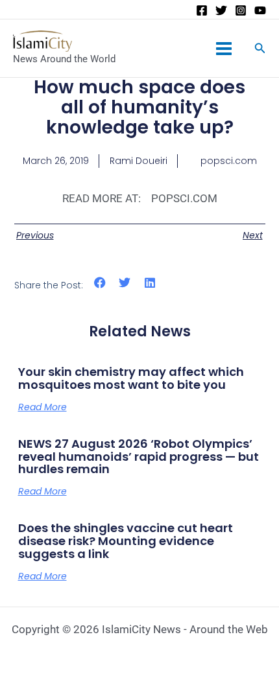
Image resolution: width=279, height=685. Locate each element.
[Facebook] (202, 10)
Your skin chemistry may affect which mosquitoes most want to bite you (131, 378)
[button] (100, 282)
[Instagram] (241, 10)
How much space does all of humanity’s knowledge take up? (139, 107)
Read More (42, 407)
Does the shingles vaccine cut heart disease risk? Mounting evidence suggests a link (125, 541)
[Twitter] (221, 10)
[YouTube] (260, 10)
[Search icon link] (260, 49)
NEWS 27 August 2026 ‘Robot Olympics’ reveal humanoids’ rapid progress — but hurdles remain (138, 456)
